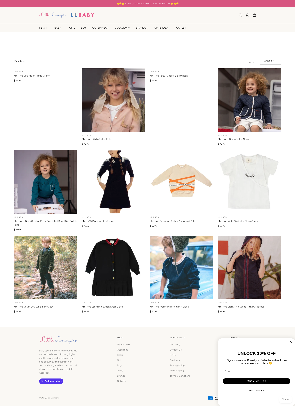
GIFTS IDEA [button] (161, 27)
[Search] (240, 15)
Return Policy (177, 370)
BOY (83, 27)
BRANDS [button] (141, 27)
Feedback (175, 360)
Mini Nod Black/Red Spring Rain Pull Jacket (241, 306)
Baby (120, 354)
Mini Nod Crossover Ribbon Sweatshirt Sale (172, 221)
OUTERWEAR (100, 27)
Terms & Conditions (180, 375)
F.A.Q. (173, 354)
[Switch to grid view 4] (251, 61)
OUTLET (181, 27)
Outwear (121, 380)
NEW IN (43, 27)
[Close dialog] (291, 342)
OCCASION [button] (121, 27)
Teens (120, 370)
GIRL (72, 27)
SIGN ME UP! (256, 381)
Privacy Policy (177, 365)
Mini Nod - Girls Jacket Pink (96, 139)
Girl (118, 360)
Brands (121, 375)
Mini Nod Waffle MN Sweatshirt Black (169, 306)
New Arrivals (123, 344)
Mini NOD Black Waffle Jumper (98, 221)
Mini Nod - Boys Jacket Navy (233, 139)
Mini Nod (18, 72)
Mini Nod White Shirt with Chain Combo (238, 221)
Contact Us (176, 349)
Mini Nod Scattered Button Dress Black (102, 306)
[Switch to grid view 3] (245, 61)
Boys (119, 365)
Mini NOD (86, 217)
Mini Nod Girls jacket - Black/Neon (32, 75)
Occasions (122, 349)
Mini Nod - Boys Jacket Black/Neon (169, 75)
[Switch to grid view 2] (239, 61)
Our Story (175, 344)
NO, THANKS (256, 390)
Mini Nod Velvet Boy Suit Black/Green (33, 306)
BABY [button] (57, 27)
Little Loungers (52, 398)
